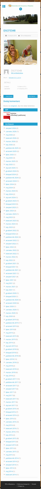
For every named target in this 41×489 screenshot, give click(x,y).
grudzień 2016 (11, 409)
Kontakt (34, 484)
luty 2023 (9, 227)
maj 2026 (9, 135)
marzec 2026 (10, 141)
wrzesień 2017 (11, 385)
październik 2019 (12, 323)
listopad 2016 (11, 412)
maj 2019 (9, 333)
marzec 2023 (10, 224)
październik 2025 (12, 148)
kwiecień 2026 (11, 138)
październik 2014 (12, 458)
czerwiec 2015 (11, 451)
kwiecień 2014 (11, 475)
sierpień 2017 (11, 389)
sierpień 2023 (11, 207)
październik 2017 (12, 382)
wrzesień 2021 (11, 273)
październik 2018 (12, 356)
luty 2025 (9, 164)
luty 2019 (9, 343)
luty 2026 (9, 145)
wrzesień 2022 (11, 240)
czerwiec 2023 (11, 214)
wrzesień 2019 (11, 326)
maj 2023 (9, 217)
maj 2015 (9, 455)
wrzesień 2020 (11, 303)
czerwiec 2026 (11, 131)
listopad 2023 (11, 204)
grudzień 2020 (11, 293)
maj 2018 (9, 366)
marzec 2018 (10, 372)
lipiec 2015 (10, 448)
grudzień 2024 (11, 171)
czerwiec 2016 (11, 422)
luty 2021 (9, 290)
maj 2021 (9, 283)
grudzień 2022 (11, 230)
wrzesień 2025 (11, 151)
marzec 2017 (10, 402)
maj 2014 (9, 471)
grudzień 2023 (11, 201)
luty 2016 (9, 435)
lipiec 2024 (10, 184)
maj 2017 (9, 395)
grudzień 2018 (11, 349)
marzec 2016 (10, 432)
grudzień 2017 (11, 379)
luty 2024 (9, 194)
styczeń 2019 (11, 346)
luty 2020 (9, 316)
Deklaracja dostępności (23, 484)
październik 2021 (12, 270)
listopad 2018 (11, 352)
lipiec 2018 (10, 359)
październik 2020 (12, 300)
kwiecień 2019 (11, 336)
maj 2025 (9, 158)
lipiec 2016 (10, 418)
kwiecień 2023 (11, 220)
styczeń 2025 (11, 168)
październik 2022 (12, 237)
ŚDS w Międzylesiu (26, 35)
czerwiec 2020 (11, 310)
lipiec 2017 (10, 392)
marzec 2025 (10, 161)
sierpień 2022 (11, 244)
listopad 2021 (11, 267)
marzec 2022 (10, 257)
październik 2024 (12, 178)
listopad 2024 (11, 174)
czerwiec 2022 (11, 250)
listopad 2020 (11, 296)
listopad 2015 (11, 442)
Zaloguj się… (21, 486)
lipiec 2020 (10, 306)
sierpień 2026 (11, 128)
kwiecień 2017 (11, 399)
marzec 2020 (10, 313)
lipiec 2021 (10, 280)
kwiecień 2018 (11, 369)
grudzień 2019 (11, 319)
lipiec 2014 (10, 468)
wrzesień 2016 (11, 415)
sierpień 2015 (11, 445)
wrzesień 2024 (11, 181)
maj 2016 (9, 425)
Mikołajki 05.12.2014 (15, 78)
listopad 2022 (11, 234)
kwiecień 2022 (11, 253)
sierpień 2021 (11, 277)
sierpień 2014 (11, 465)
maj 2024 (9, 187)
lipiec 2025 (10, 154)
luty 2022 (9, 260)
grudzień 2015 (11, 438)
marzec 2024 (10, 191)
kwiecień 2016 (11, 428)
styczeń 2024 (11, 197)
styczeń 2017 (11, 405)
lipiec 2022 (10, 247)
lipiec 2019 (10, 329)
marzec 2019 (10, 339)
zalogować (13, 106)
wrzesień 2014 (11, 461)
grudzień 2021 (11, 263)
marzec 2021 (10, 286)
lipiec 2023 (10, 211)
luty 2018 (9, 376)
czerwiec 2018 (11, 362)
